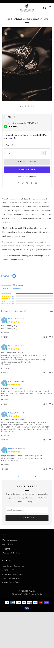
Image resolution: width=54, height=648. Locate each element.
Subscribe (26, 518)
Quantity (7, 154)
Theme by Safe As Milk (20, 594)
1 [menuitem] (24, 477)
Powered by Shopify (35, 594)
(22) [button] (13, 294)
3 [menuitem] (30, 477)
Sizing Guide (7, 544)
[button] (6, 332)
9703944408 (8, 570)
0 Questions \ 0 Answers (11, 288)
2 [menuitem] (27, 477)
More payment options (27, 177)
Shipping (6, 549)
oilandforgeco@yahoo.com (13, 566)
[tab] (20, 106)
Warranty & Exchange (11, 553)
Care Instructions (9, 540)
